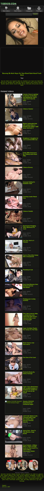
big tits (7, 83)
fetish (22, 85)
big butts (9, 474)
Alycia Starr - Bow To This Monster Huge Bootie (29, 432)
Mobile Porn (9, 4)
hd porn (23, 474)
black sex (20, 81)
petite (3, 479)
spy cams (39, 479)
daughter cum (5, 476)
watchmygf (27, 476)
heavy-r (26, 478)
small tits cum (13, 476)
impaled (9, 478)
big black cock (27, 81)
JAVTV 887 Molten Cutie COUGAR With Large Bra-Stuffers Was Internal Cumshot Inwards (30, 419)
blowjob (13, 474)
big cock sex (4, 82)
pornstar (36, 83)
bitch (41, 478)
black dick (40, 81)
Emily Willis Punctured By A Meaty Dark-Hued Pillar (30, 154)
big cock (3, 81)
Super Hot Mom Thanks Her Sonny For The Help (30, 329)
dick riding (26, 479)
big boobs (3, 474)
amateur (18, 479)
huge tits (14, 81)
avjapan (6, 475)
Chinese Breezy (28, 167)
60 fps (7, 479)
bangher (28, 82)
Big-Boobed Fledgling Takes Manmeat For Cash (29, 227)
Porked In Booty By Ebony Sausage (29, 372)
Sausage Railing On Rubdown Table (29, 182)
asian (17, 475)
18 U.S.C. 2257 (6, 486)
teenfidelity (32, 475)
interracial (28, 83)
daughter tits (21, 476)
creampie (33, 476)
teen (15, 475)
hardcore (40, 82)
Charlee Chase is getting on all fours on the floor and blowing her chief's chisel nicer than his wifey (30, 97)
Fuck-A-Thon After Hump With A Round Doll (30, 255)
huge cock (34, 81)
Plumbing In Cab (28, 270)
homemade (12, 479)
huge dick (18, 82)
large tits (13, 478)
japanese (26, 475)
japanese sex (29, 474)
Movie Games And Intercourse (28, 343)
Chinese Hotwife (28, 211)
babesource (33, 479)
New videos (6, 11)
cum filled (38, 475)
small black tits (20, 478)
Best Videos (17, 11)
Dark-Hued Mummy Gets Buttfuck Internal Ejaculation (30, 286)
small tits (38, 476)
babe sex (35, 474)
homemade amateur (34, 478)
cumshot (35, 82)
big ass (24, 83)
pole (43, 476)
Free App (39, 11)
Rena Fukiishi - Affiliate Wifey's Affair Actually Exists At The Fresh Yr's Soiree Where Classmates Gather (30, 448)
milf (33, 83)
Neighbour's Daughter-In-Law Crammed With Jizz (30, 138)
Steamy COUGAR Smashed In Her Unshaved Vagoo (28, 403)
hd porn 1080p (17, 83)
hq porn (22, 475)
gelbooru (10, 475)
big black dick (11, 82)
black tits (3, 478)
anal (31, 82)
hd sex (41, 83)
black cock (9, 81)
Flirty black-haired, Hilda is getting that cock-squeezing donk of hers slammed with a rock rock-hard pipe (30, 316)
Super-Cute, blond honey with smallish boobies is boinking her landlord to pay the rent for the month (30, 389)
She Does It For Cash (29, 357)
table (22, 479)
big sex (23, 82)
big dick (3, 83)
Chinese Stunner (28, 109)
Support (4, 485)
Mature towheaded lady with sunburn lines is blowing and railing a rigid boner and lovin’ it (30, 126)
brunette (18, 474)
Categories (29, 11)
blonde (11, 83)
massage (21, 481)
